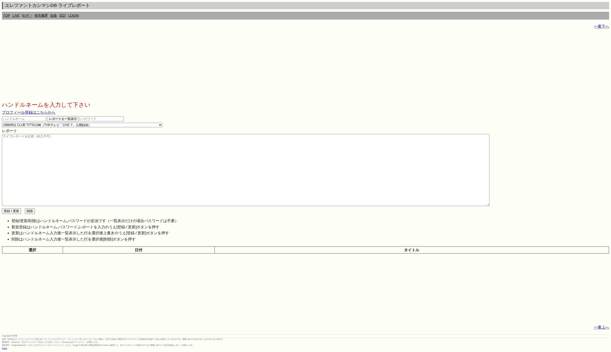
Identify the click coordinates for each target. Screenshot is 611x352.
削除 (30, 211)
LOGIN (73, 15)
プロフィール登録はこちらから (28, 112)
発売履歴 (41, 15)
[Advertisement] (145, 66)
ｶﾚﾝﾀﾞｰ (27, 15)
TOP (6, 15)
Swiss (4, 348)
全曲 (53, 15)
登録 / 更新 (11, 211)
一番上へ (601, 327)
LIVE (16, 15)
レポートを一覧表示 (63, 119)
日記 (62, 15)
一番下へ (601, 26)
